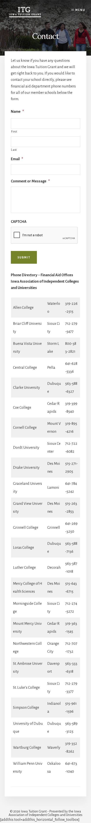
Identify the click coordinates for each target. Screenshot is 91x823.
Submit (23, 257)
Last (14, 149)
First (14, 131)
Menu (80, 10)
